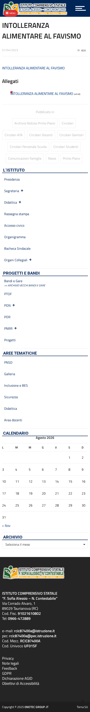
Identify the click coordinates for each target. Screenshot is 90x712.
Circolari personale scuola (28, 146)
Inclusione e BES (16, 385)
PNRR (8, 328)
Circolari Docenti (41, 134)
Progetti (10, 339)
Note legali (10, 663)
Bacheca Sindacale (17, 248)
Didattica (10, 202)
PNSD (8, 362)
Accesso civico (14, 225)
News (52, 158)
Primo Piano (71, 158)
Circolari (67, 123)
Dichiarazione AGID (17, 678)
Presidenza (12, 179)
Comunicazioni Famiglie (24, 158)
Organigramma (15, 236)
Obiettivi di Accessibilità (20, 683)
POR (7, 316)
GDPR (7, 673)
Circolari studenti (65, 146)
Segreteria (11, 190)
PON (7, 305)
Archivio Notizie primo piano (34, 123)
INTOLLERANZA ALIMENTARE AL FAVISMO (33, 68)
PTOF (8, 293)
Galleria (9, 373)
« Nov (6, 525)
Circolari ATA (14, 134)
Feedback (9, 668)
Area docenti (13, 420)
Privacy (8, 658)
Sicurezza (11, 396)
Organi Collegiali (15, 259)
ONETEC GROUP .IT (36, 707)
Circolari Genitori (71, 134)
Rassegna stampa (16, 213)
